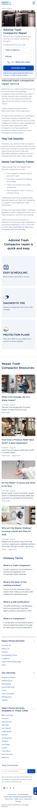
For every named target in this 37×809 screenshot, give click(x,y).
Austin (4, 748)
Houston (5, 718)
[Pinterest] (10, 788)
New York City (7, 715)
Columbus (6, 751)
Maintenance (7, 681)
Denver (5, 735)
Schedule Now (18, 68)
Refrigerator (7, 697)
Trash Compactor (7, 8)
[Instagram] (4, 788)
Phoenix (5, 741)
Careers (5, 652)
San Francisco (7, 754)
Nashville (5, 757)
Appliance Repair (9, 677)
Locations (5, 658)
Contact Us (6, 645)
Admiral (8, 56)
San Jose (5, 725)
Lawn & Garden (8, 694)
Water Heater (6, 412)
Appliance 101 (16, 455)
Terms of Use (9, 799)
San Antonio (7, 722)
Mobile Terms (18, 799)
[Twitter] (7, 788)
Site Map (18, 801)
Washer (4, 549)
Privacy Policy (12, 794)
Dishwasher (6, 684)
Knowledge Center (9, 655)
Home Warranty (8, 687)
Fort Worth (6, 728)
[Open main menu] (34, 3)
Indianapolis (6, 731)
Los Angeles (6, 738)
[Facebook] (13, 788)
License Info (28, 799)
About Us (5, 649)
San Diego (6, 744)
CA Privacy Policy (23, 794)
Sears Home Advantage (11, 662)
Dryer (4, 690)
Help (4, 665)
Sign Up (31, 771)
